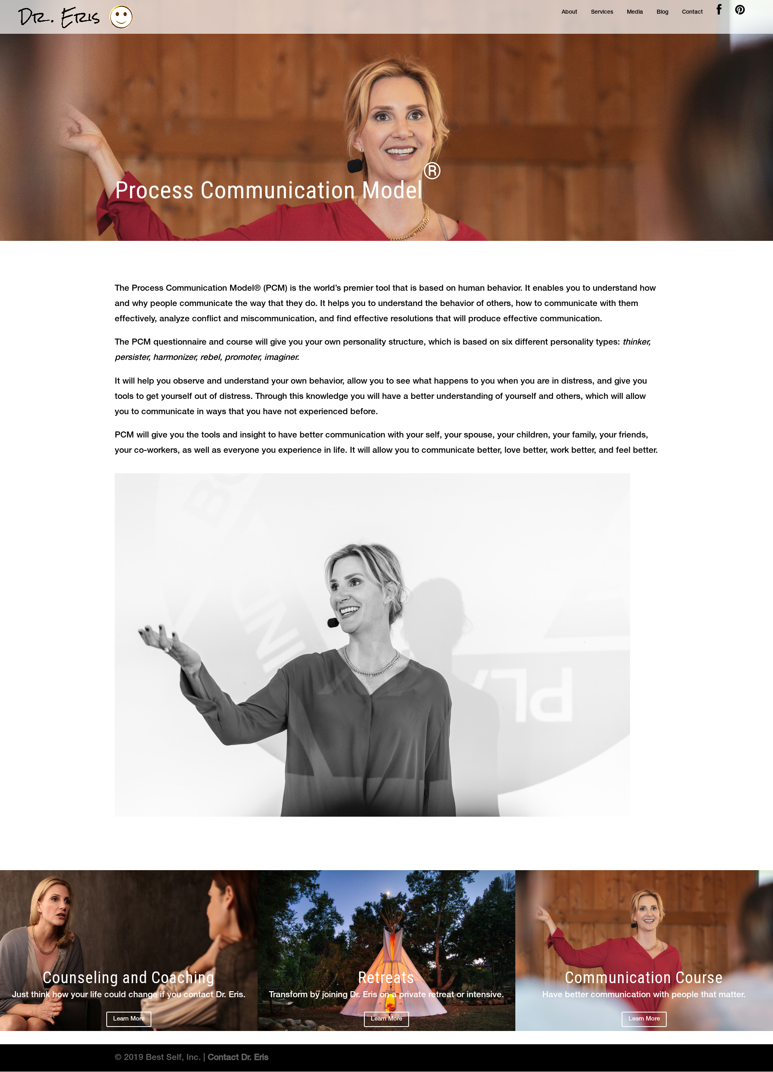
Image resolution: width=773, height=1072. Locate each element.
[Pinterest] (740, 12)
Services (602, 12)
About (569, 12)
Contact (692, 12)
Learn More (129, 1019)
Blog (662, 12)
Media (635, 12)
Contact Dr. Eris (238, 1058)
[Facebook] (719, 12)
